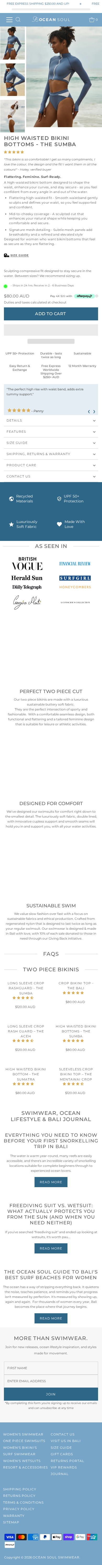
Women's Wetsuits (22, 1461)
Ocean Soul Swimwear (56, 1557)
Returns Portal (67, 1461)
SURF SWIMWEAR (19, 1454)
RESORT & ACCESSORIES (25, 1467)
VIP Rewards (64, 1467)
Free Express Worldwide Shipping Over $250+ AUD (51, 371)
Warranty (14, 1516)
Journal (60, 1474)
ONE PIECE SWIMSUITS (24, 1441)
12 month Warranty (82, 366)
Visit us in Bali (66, 1441)
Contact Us (18, 476)
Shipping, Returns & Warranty (38, 454)
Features (16, 432)
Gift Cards (62, 1454)
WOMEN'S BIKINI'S (20, 1448)
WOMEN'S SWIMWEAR (23, 1434)
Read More (51, 1182)
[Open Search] (18, 19)
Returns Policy (19, 1496)
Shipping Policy (19, 1489)
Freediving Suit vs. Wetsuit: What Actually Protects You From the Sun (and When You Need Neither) (51, 1214)
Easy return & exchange (19, 367)
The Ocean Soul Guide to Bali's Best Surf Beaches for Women (51, 1275)
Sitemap (11, 1522)
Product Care (21, 465)
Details (14, 420)
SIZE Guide (17, 443)
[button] (14, 152)
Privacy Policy (19, 1509)
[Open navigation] (9, 19)
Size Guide (19, 255)
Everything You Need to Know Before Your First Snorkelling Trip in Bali (51, 1140)
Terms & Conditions (23, 1502)
